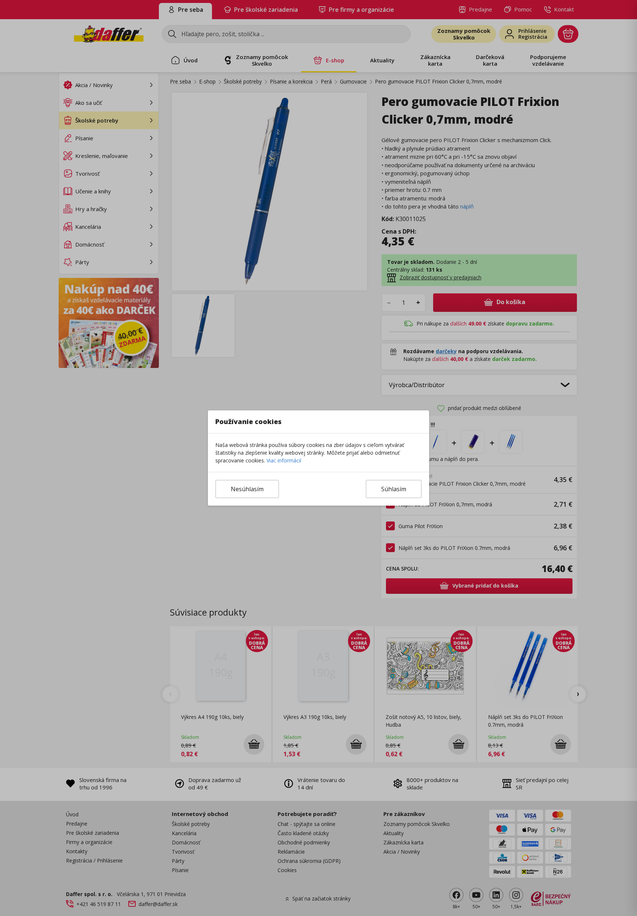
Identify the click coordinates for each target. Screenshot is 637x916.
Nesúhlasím (247, 489)
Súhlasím (393, 489)
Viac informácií (284, 460)
